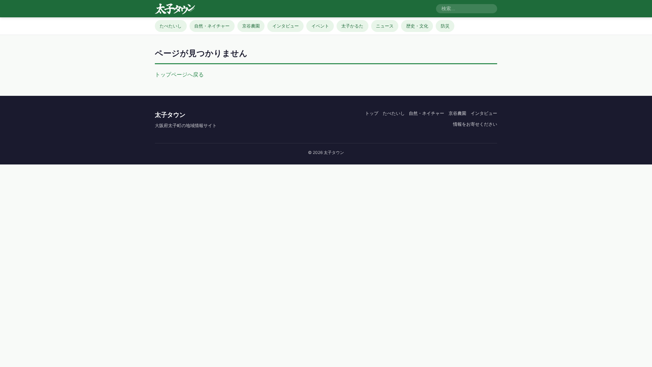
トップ (371, 113)
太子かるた (352, 26)
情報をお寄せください (475, 124)
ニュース (385, 26)
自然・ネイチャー (212, 26)
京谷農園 (251, 26)
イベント (320, 26)
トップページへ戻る (179, 74)
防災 (445, 26)
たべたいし (171, 26)
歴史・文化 (417, 26)
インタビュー (285, 26)
